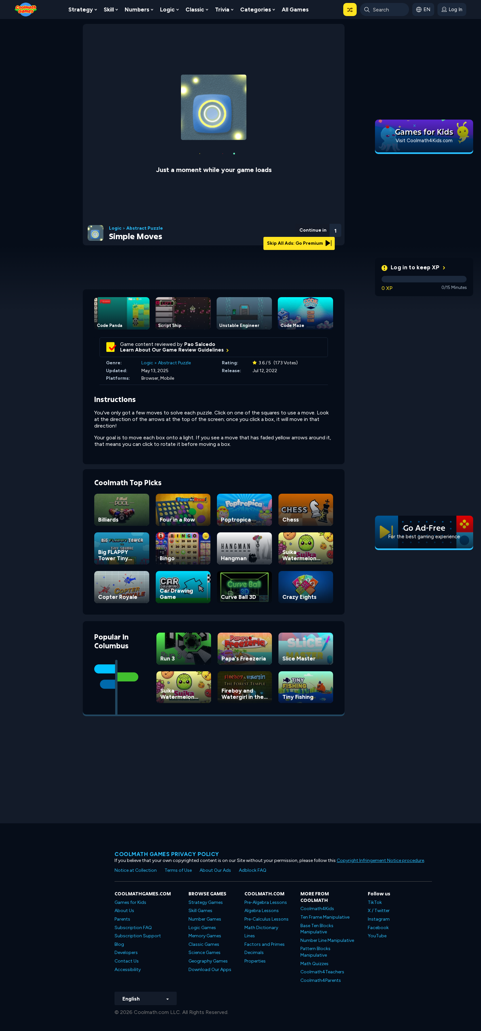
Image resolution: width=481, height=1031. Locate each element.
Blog (119, 944)
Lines (249, 936)
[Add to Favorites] (300, 227)
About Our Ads (215, 870)
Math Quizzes (314, 963)
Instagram (379, 919)
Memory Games (204, 936)
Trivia (222, 9)
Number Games (204, 919)
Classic (195, 9)
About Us (124, 910)
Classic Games (203, 944)
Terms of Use (178, 870)
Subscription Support (138, 936)
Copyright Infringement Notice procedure (380, 860)
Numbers (137, 9)
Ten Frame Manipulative (324, 917)
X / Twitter (379, 910)
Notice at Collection (136, 870)
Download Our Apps (209, 969)
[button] (350, 9)
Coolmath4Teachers (322, 972)
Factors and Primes (264, 944)
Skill (109, 9)
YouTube (377, 936)
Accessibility (128, 969)
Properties (255, 961)
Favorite (300, 238)
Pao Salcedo (199, 344)
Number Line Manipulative (327, 940)
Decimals (254, 952)
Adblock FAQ (252, 870)
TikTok (375, 902)
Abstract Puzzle (144, 228)
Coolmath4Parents (320, 980)
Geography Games (208, 961)
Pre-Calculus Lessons (266, 919)
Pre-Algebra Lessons (265, 902)
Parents (122, 919)
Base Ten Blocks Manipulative (316, 929)
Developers (126, 952)
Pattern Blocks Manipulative (315, 952)
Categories (255, 9)
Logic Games (202, 927)
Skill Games (200, 910)
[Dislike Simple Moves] (283, 228)
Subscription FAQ (133, 927)
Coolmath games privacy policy (167, 854)
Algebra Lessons (261, 910)
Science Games (204, 952)
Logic (167, 9)
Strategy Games (205, 902)
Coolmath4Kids (317, 908)
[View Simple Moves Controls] (318, 228)
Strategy (80, 9)
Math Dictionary (261, 927)
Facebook (378, 927)
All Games (295, 9)
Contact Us (127, 961)
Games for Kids (130, 902)
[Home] (26, 9)
